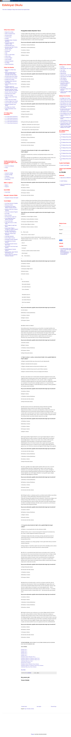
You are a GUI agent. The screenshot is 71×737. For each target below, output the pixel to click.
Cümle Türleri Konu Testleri (10, 99)
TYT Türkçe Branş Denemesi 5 (11, 123)
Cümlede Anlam (8, 36)
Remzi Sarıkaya (8, 215)
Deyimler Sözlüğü (8, 174)
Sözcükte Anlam (8, 35)
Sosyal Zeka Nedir (9, 221)
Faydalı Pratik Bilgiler (64, 165)
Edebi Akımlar (63, 73)
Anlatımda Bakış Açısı (9, 45)
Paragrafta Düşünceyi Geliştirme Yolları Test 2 (30, 659)
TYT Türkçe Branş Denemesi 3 (11, 119)
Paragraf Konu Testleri (9, 79)
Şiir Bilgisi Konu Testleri (65, 98)
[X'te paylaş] (36, 672)
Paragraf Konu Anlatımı (26, 662)
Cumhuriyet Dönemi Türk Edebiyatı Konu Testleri (65, 124)
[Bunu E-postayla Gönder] (34, 672)
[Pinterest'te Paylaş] (38, 672)
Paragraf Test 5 (24, 655)
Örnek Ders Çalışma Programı (11, 211)
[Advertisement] (37, 19)
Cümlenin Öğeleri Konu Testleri (11, 101)
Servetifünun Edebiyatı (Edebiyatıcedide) (65, 83)
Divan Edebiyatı (63, 79)
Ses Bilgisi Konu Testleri (10, 107)
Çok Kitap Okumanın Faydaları (11, 203)
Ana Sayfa (23, 669)
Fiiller (6, 53)
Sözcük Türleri (8, 49)
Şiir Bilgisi (62, 66)
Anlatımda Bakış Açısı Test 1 (27, 661)
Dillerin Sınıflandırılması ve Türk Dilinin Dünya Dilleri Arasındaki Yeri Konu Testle (10, 73)
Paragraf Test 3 (24, 652)
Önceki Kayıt (53, 706)
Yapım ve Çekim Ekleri (10, 54)
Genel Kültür (7, 192)
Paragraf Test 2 (24, 651)
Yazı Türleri (62, 70)
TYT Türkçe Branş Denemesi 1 (11, 116)
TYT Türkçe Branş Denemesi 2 (11, 118)
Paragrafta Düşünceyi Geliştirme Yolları (9, 43)
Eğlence (6, 185)
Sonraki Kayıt (24, 706)
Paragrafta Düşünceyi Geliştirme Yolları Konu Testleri (11, 87)
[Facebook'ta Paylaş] (37, 672)
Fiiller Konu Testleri (9, 95)
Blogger (32, 734)
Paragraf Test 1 (24, 649)
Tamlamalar (7, 51)
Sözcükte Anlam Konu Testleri (11, 76)
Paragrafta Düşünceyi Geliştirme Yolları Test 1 (30, 658)
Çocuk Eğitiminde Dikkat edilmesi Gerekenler (10, 219)
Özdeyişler (7, 176)
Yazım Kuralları (8, 59)
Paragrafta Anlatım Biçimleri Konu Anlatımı (30, 664)
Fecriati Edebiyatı (64, 85)
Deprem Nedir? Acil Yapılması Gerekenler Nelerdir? (11, 255)
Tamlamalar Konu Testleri (10, 93)
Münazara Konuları (9, 204)
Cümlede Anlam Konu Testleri (11, 77)
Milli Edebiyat (63, 87)
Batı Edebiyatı (63, 71)
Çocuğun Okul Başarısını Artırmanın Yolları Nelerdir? (10, 231)
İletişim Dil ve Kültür (9, 32)
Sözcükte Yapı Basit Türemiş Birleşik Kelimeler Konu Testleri (11, 90)
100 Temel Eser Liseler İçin (10, 216)
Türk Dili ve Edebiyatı (9, 166)
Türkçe (6, 167)
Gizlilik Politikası (63, 181)
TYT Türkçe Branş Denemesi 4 (11, 121)
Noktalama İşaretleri (9, 61)
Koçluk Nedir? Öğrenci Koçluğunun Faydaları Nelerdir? (11, 229)
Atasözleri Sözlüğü (9, 173)
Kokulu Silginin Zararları (10, 237)
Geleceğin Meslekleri (9, 236)
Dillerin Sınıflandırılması (10, 33)
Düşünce (7, 186)
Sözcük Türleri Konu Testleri (11, 92)
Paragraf (7, 38)
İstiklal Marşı (7, 179)
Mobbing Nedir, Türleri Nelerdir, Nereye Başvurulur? (11, 252)
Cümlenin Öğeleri (8, 57)
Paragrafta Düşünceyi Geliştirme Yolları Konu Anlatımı (32, 665)
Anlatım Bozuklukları (9, 64)
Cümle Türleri (8, 56)
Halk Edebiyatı (63, 78)
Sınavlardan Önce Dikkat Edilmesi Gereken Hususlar (10, 207)
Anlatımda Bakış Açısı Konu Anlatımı (28, 666)
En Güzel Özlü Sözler (9, 177)
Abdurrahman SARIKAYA (65, 177)
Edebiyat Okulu (12, 5)
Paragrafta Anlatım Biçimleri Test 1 (28, 656)
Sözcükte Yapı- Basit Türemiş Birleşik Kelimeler (11, 48)
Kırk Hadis (7, 213)
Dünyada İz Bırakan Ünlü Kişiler (11, 197)
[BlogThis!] (35, 672)
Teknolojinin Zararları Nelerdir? (11, 239)
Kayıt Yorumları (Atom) (29, 708)
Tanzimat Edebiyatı (64, 81)
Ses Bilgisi (7, 62)
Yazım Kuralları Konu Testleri (11, 102)
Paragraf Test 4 (24, 653)
